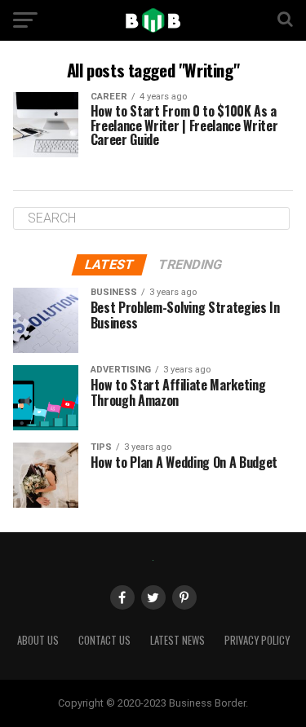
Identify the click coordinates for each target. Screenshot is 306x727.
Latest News (177, 640)
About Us (38, 640)
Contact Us (104, 640)
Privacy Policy (257, 640)
